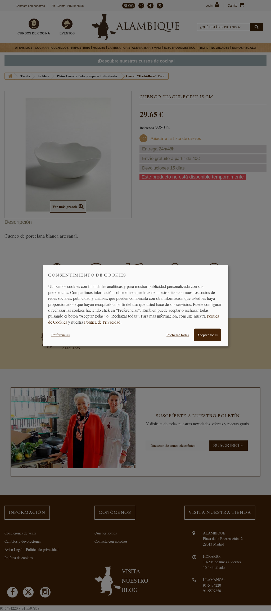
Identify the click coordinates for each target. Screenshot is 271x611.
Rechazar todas (177, 334)
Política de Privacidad (102, 321)
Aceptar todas (207, 334)
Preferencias (60, 334)
